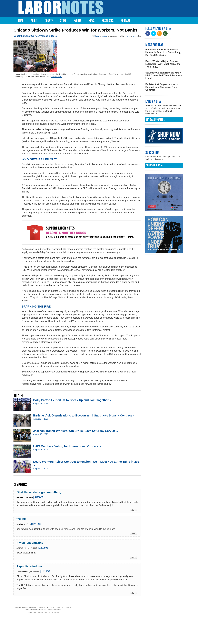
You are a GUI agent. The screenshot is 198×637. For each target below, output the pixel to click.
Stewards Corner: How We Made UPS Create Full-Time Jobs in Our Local (163, 75)
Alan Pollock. (56, 77)
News (92, 20)
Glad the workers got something (39, 492)
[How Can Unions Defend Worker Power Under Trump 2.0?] (164, 252)
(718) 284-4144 (66, 607)
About (34, 20)
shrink (135, 36)
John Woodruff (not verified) (28, 572)
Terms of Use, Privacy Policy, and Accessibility (43, 612)
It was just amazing (30, 542)
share (133, 510)
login (97, 36)
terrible (22, 519)
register (105, 36)
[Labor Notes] (60, 7)
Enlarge (128, 36)
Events (77, 20)
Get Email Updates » (155, 120)
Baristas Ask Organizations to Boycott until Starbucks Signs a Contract (162, 87)
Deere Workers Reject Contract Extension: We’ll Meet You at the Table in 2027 (162, 64)
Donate (49, 20)
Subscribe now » (154, 165)
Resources (107, 20)
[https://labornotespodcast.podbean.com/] (164, 210)
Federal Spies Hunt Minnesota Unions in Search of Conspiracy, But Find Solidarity (163, 52)
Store (63, 20)
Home (20, 20)
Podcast (125, 20)
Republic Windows (29, 566)
